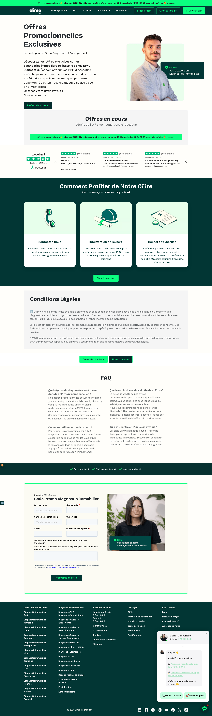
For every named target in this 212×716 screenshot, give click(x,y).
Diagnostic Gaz (66, 656)
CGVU (130, 612)
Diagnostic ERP (66, 670)
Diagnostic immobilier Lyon (35, 629)
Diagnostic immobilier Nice (35, 652)
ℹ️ (2, 503)
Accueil (38, 495)
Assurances (134, 630)
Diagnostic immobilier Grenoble (35, 697)
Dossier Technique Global (71, 675)
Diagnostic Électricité (69, 652)
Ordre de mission (136, 626)
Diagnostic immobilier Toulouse (35, 659)
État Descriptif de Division (67, 681)
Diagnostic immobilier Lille (35, 667)
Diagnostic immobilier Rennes (35, 682)
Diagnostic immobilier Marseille (35, 621)
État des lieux (65, 687)
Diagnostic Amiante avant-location (68, 629)
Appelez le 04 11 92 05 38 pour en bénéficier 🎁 (144, 137)
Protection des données (140, 617)
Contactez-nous (35, 95)
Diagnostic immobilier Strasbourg (35, 675)
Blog (164, 612)
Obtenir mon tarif (106, 278)
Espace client (144, 10)
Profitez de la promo (38, 105)
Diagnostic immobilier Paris (35, 613)
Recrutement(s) (170, 617)
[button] (206, 633)
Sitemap (97, 644)
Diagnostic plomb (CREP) (71, 647)
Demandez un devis (93, 359)
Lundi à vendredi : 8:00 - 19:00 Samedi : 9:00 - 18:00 (102, 616)
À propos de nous (171, 626)
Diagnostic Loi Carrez (69, 661)
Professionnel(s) (170, 621)
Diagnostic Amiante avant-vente (68, 621)
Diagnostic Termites (68, 643)
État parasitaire (66, 692)
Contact (97, 635)
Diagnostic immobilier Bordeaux (35, 636)
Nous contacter (120, 359)
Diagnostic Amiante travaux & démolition (69, 636)
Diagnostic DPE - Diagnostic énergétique (70, 613)
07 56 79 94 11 (100, 630)
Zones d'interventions (104, 639)
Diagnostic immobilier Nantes (35, 690)
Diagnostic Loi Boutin (69, 666)
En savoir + (171, 137)
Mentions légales (136, 621)
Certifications (135, 635)
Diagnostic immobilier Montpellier (35, 644)
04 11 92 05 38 (100, 626)
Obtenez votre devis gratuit (42, 91)
